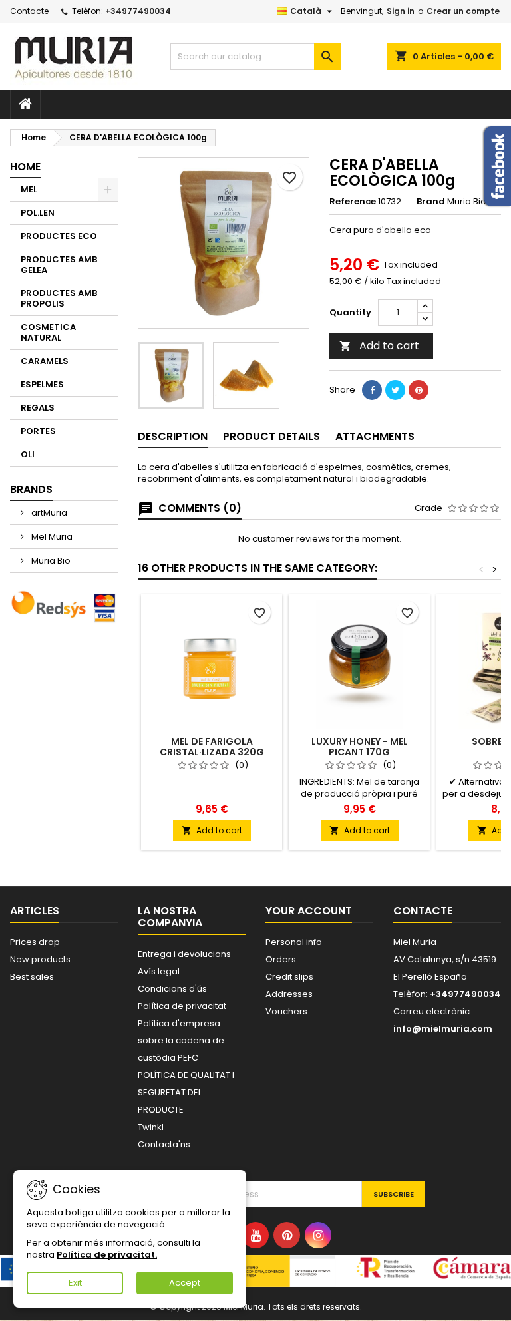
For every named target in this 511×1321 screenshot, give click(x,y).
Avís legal (159, 971)
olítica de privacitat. (109, 1254)
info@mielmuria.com (442, 1028)
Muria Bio (50, 560)
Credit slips (289, 976)
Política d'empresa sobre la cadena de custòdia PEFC (181, 1040)
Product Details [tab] (271, 436)
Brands (31, 489)
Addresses (289, 994)
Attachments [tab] (375, 436)
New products (40, 959)
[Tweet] (395, 390)
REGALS (38, 407)
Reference (352, 202)
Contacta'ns (164, 1144)
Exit (75, 1282)
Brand (431, 202)
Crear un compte (463, 11)
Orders (280, 959)
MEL (29, 189)
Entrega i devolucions (184, 954)
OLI (28, 454)
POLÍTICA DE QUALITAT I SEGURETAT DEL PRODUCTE (186, 1092)
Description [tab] (173, 436)
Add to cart (379, 345)
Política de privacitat (182, 1006)
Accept (184, 1282)
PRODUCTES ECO (59, 236)
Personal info (293, 942)
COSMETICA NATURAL (48, 332)
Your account (308, 910)
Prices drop (35, 942)
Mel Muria (51, 536)
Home (25, 166)
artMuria (48, 512)
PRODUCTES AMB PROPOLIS (59, 298)
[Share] (372, 390)
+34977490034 (138, 11)
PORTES (38, 431)
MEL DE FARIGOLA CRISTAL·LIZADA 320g (212, 747)
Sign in (401, 11)
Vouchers (286, 1011)
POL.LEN (38, 212)
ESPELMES (42, 384)
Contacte (29, 11)
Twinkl (151, 1127)
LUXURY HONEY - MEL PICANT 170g (359, 747)
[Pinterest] (418, 390)
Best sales (32, 976)
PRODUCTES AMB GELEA (59, 264)
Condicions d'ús (172, 988)
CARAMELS (45, 361)
